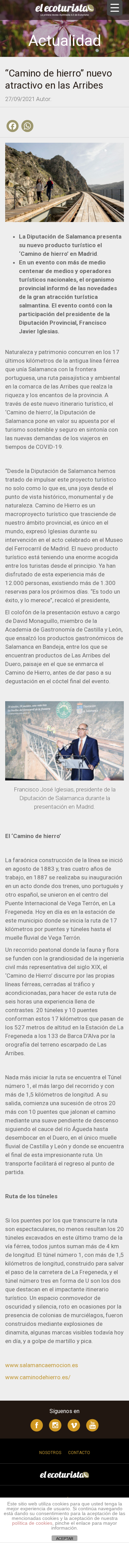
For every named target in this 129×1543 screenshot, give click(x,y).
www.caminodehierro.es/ (38, 1377)
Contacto (79, 1452)
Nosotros (50, 1452)
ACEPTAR (64, 1538)
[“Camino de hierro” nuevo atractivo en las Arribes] (64, 181)
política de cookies (32, 1523)
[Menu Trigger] (114, 8)
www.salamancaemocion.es (41, 1365)
